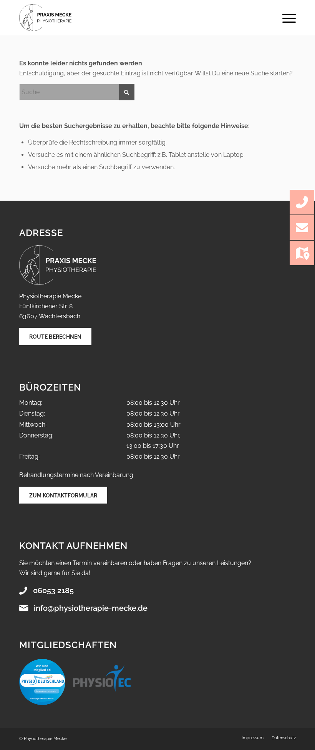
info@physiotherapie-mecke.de (91, 608)
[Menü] (285, 17)
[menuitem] (285, 17)
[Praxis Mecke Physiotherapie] (45, 17)
